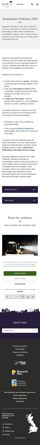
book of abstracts (26, 128)
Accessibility (20, 349)
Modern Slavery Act (20, 398)
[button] (32, 4)
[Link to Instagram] (23, 297)
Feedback (20, 355)
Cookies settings (20, 284)
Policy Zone (20, 401)
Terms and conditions (20, 352)
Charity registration (20, 395)
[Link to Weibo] (33, 297)
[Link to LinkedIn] (28, 297)
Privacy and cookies (20, 346)
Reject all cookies (20, 278)
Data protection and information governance (20, 392)
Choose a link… (9, 330)
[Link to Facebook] (7, 297)
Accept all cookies (20, 273)
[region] (20, 272)
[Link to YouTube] (17, 297)
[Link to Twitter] (12, 297)
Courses (20, 4)
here (16, 124)
